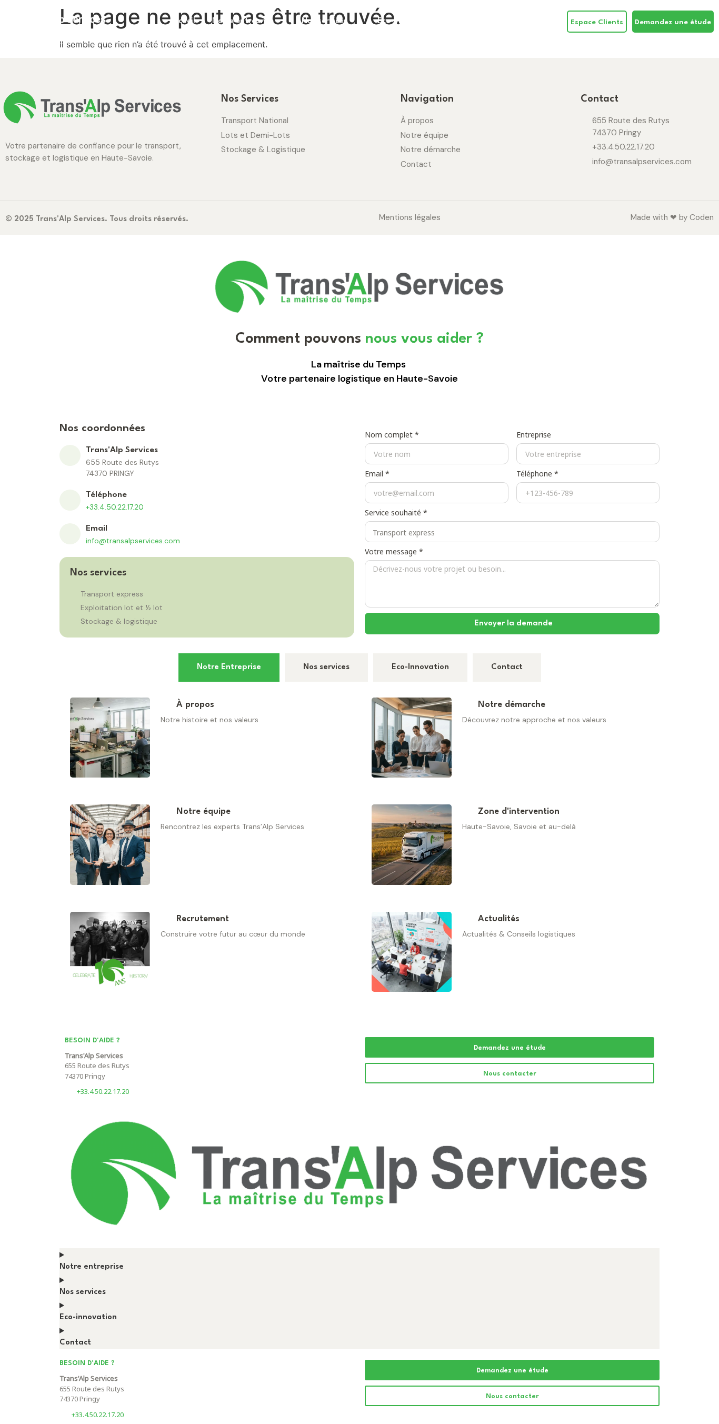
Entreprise (533, 436)
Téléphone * (537, 475)
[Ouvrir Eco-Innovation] (441, 21)
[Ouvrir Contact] (500, 21)
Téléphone (106, 495)
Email (96, 528)
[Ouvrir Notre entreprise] (280, 21)
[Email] (70, 533)
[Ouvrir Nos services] (353, 21)
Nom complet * (392, 436)
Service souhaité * (396, 514)
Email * (377, 475)
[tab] (228, 667)
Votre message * (394, 552)
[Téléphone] (70, 500)
